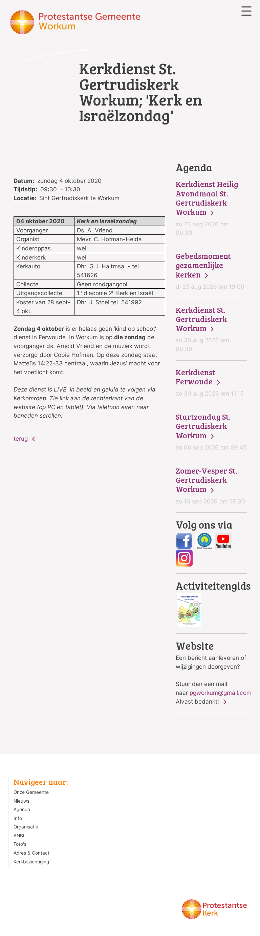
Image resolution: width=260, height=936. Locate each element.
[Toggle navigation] (246, 11)
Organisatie (26, 826)
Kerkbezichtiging (31, 861)
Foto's (20, 844)
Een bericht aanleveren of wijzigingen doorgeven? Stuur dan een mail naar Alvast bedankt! (211, 673)
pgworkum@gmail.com (221, 692)
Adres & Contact (31, 853)
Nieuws (21, 801)
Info (18, 818)
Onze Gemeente (31, 792)
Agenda (22, 809)
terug (21, 438)
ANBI (19, 835)
